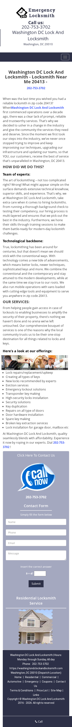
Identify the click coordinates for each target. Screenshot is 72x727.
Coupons (47, 681)
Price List (42, 690)
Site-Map (56, 690)
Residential (31, 677)
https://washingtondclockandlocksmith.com (36, 668)
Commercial (49, 677)
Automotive (14, 681)
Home (18, 677)
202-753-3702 (36, 27)
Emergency (31, 681)
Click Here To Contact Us (36, 455)
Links (36, 694)
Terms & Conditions (21, 690)
